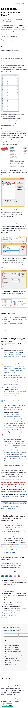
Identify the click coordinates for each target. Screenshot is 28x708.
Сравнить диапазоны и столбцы (13, 409)
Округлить (12, 372)
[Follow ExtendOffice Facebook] (2, 678)
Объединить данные (9, 423)
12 (22, 435)
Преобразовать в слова (11, 456)
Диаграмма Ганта (9, 443)
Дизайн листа (16, 414)
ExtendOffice (19, 3)
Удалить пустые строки (10, 368)
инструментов (14, 437)
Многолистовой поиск (10, 382)
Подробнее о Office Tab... (10, 550)
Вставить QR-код (16, 450)
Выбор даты (21, 421)
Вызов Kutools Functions (11, 361)
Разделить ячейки (9, 465)
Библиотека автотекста (10, 421)
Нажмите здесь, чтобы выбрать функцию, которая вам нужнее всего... (14, 496)
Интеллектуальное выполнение (13, 352)
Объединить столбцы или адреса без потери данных (14, 370)
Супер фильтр (19, 427)
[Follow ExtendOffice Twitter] (6, 678)
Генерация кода (8, 354)
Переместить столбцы (10, 405)
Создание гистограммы (8, 40)
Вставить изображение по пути (13, 452)
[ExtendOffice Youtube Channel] (9, 678)
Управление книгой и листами (12, 419)
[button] (26, 3)
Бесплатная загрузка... (11, 552)
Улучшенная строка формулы (12, 417)
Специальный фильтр (10, 430)
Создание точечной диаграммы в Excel (15, 317)
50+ (12, 441)
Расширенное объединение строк (13, 463)
